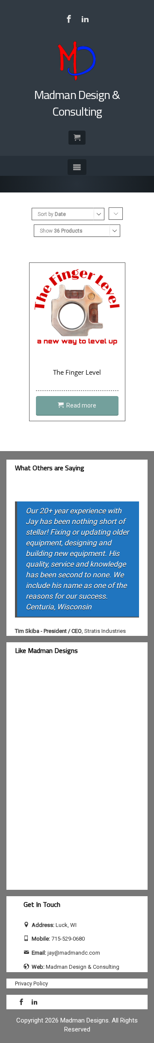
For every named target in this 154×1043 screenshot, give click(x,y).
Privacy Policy (31, 983)
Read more (81, 405)
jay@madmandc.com (73, 953)
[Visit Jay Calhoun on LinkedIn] (85, 19)
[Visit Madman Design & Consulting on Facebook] (69, 19)
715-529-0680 (68, 938)
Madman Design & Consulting (77, 102)
